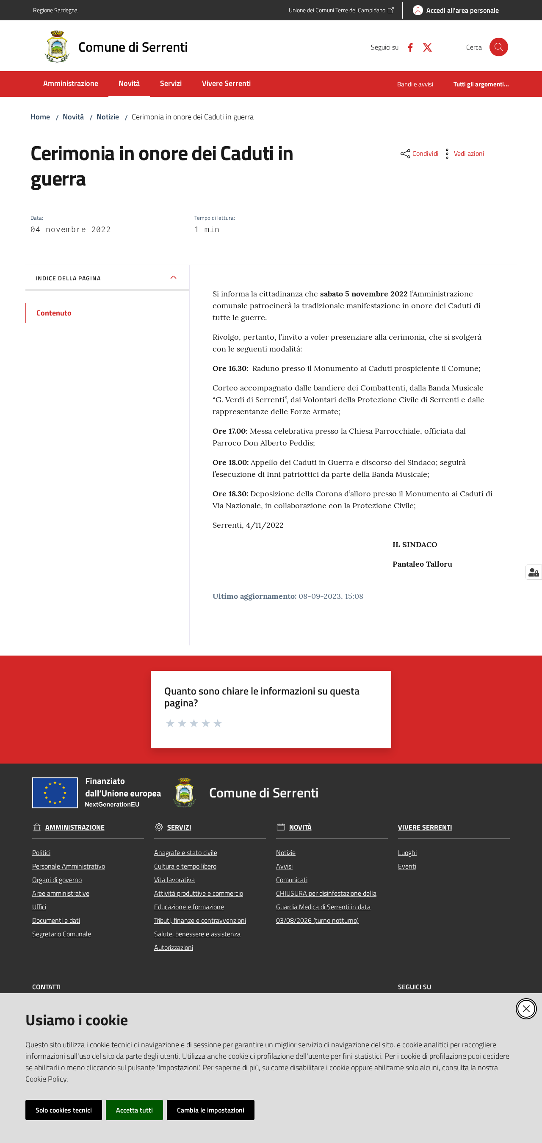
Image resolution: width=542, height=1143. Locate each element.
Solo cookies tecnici (64, 1110)
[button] (499, 47)
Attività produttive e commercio (198, 893)
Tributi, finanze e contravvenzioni (200, 920)
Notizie (108, 116)
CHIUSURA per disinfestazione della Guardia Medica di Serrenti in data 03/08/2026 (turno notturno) (326, 906)
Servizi (179, 827)
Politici (41, 852)
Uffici (39, 907)
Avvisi (284, 866)
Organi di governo (57, 880)
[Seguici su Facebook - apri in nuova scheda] (406, 47)
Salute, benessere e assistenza (197, 934)
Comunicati (291, 880)
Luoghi (407, 852)
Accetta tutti (134, 1110)
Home (40, 116)
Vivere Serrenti (425, 827)
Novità (73, 116)
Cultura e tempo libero (185, 866)
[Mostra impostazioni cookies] (533, 572)
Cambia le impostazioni (210, 1110)
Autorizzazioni (173, 947)
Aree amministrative (60, 893)
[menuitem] (70, 84)
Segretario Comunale (61, 934)
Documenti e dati (56, 920)
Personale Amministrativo (68, 866)
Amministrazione (75, 827)
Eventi (407, 866)
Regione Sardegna (55, 10)
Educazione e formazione (189, 907)
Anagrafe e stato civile (185, 852)
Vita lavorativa (174, 880)
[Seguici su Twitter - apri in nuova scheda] (423, 47)
